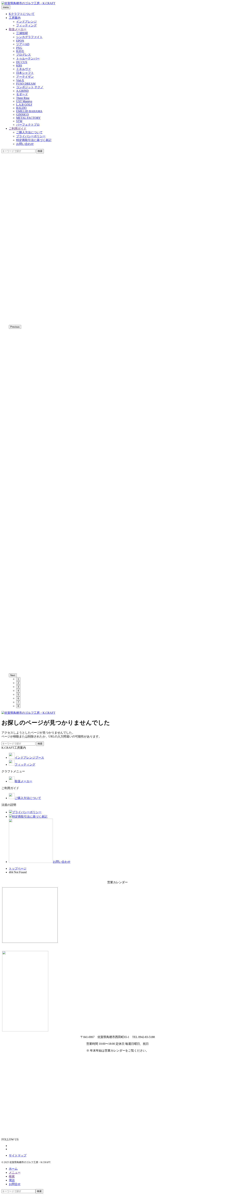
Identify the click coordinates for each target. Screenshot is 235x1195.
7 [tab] (18, 702)
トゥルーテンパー (28, 58)
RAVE (20, 51)
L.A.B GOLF (24, 104)
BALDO (21, 107)
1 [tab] (18, 679)
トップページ (17, 868)
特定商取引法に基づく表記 (33, 140)
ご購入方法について (29, 132)
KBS (19, 65)
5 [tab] (18, 694)
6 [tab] (18, 698)
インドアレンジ (26, 21)
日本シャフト (25, 72)
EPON (20, 40)
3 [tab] (18, 686)
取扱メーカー (17, 29)
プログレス (23, 54)
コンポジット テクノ (29, 87)
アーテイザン (25, 76)
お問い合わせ (25, 143)
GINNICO (22, 114)
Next (12, 675)
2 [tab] (18, 683)
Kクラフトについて (22, 13)
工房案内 (15, 17)
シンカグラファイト (29, 37)
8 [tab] (18, 706)
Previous (15, 326)
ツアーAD (22, 44)
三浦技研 (22, 33)
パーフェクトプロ (28, 124)
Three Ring (22, 98)
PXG (19, 47)
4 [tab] (18, 690)
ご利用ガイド (17, 128)
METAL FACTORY (28, 117)
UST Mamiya (24, 101)
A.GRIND (22, 90)
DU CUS (21, 62)
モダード (22, 94)
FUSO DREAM (25, 83)
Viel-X (20, 80)
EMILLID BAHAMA (29, 111)
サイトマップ (17, 1155)
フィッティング (26, 25)
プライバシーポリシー (31, 136)
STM (19, 121)
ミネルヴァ (23, 69)
